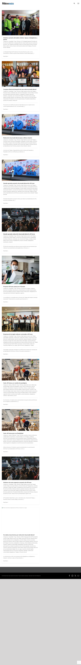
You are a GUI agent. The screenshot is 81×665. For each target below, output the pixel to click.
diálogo (19, 142)
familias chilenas (12, 489)
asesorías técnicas (26, 538)
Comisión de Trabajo (25, 288)
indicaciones (15, 290)
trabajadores (30, 240)
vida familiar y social (11, 395)
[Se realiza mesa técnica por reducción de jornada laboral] (20, 519)
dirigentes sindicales (31, 339)
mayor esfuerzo (17, 391)
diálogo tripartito (29, 541)
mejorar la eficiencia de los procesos (29, 391)
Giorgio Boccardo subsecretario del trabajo (17, 340)
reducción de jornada (28, 547)
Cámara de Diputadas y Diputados (18, 141)
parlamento (10, 492)
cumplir (29, 388)
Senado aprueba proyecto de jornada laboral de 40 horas (18, 183)
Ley (15, 97)
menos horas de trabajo (19, 392)
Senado (25, 146)
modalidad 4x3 (16, 240)
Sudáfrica (19, 394)
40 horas (19, 41)
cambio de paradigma (14, 386)
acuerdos (26, 435)
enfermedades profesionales (31, 543)
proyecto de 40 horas (28, 492)
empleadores (16, 543)
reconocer (20, 343)
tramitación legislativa (15, 293)
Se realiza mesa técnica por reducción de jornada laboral (18, 535)
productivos (20, 441)
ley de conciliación (33, 42)
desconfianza (6, 389)
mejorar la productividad (8, 392)
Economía (5, 42)
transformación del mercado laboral (25, 442)
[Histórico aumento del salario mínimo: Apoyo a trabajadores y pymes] (20, 22)
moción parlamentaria (20, 98)
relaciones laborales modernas (31, 441)
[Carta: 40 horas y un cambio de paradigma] (20, 369)
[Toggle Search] (74, 3)
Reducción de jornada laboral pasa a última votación (17, 138)
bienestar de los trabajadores (13, 539)
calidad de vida (14, 92)
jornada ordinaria (10, 97)
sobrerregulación (7, 442)
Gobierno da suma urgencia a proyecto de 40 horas (17, 482)
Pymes (31, 44)
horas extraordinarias (8, 144)
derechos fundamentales (8, 339)
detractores (12, 389)
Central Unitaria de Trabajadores (26, 485)
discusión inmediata (7, 290)
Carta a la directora (26, 386)
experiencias (14, 191)
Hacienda (25, 544)
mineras (5, 547)
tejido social (28, 493)
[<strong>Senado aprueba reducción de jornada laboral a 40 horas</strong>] (20, 219)
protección (5, 100)
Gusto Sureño (26, 42)
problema (34, 392)
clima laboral (10, 388)
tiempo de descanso (24, 291)
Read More (5, 56)
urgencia (22, 293)
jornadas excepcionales (31, 290)
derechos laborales (19, 339)
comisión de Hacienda (18, 189)
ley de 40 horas (15, 192)
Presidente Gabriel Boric (30, 98)
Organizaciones (34, 439)
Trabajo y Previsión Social (21, 552)
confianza (31, 436)
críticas (25, 388)
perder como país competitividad (10, 441)
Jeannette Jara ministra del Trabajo (25, 191)
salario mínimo (9, 46)
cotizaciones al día (32, 337)
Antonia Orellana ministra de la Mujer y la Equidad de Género (24, 186)
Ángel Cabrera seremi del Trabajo (28, 236)
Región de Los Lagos (12, 345)
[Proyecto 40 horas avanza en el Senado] (20, 270)
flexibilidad (29, 438)
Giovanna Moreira (18, 42)
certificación (16, 337)
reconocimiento (26, 343)
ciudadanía (22, 94)
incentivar (5, 239)
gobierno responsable (12, 544)
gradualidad (33, 237)
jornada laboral (6, 146)
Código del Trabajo (24, 337)
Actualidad (11, 41)
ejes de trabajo (18, 389)
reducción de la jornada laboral (18, 493)
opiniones (9, 547)
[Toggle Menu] (78, 3)
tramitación (5, 242)
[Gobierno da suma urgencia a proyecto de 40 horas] (20, 468)
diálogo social (22, 541)
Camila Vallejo (29, 141)
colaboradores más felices (9, 436)
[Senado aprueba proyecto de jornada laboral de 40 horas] (20, 170)
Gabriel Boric (11, 42)
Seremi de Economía (17, 46)
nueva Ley (21, 44)
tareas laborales (25, 394)
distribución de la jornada (26, 142)
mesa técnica (33, 546)
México (27, 392)
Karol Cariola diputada (24, 546)
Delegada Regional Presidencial (30, 41)
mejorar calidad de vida (17, 439)
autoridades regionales (8, 337)
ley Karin (5, 44)
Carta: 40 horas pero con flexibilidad (13, 433)
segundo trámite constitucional (10, 394)
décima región (16, 541)
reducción (15, 100)
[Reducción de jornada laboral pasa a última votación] (20, 124)
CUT (22, 41)
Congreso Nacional (29, 94)
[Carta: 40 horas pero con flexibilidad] (20, 420)
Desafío (32, 388)
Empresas (8, 191)
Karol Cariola (13, 146)
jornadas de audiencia (14, 546)
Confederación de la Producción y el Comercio (27, 487)
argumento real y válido (29, 384)
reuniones (24, 549)
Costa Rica (20, 388)
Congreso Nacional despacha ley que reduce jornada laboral (19, 89)
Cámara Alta (6, 237)
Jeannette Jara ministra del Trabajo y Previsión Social (19, 95)
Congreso (32, 288)
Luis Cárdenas (11, 44)
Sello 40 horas (21, 345)
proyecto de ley (19, 146)
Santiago (25, 550)
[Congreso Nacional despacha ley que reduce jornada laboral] (20, 74)
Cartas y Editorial (12, 384)
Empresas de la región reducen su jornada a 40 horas (18, 334)
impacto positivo (25, 389)
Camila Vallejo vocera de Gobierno (11, 485)
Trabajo (32, 345)
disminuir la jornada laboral (9, 438)
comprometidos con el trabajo (22, 436)
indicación (10, 239)
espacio (25, 438)
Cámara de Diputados (22, 92)
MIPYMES (16, 44)
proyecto (10, 100)
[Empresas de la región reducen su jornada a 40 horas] (20, 319)
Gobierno (5, 95)
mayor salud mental (7, 439)
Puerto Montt (27, 44)
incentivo (32, 389)
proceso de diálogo (7, 291)
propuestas (14, 547)
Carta (21, 386)
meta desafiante (26, 439)
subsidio (8, 47)
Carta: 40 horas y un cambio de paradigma (15, 383)
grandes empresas (25, 489)
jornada (30, 239)
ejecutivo (28, 237)
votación (29, 146)
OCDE (30, 392)
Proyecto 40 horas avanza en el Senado (14, 286)
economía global (19, 438)
